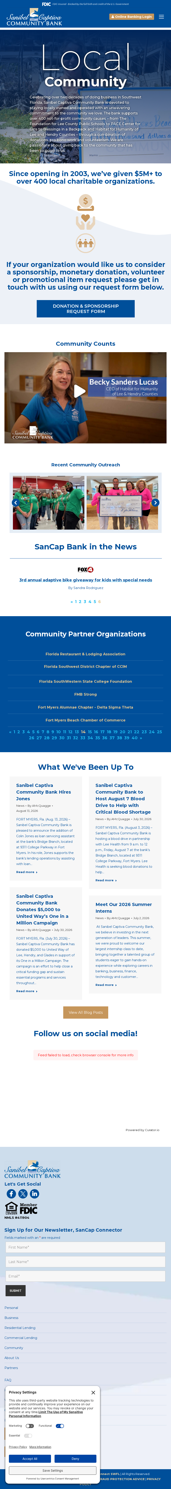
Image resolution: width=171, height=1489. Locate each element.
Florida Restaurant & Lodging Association (85, 654)
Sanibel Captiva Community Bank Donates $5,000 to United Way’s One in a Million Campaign (42, 910)
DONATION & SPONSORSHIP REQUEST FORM (86, 308)
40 (135, 737)
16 (96, 731)
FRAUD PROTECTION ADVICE (121, 1479)
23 (144, 731)
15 (90, 731)
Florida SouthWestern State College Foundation (85, 681)
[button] (16, 503)
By (39, 805)
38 (119, 737)
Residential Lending (19, 1328)
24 (152, 731)
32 (75, 737)
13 (77, 731)
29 (54, 737)
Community (13, 1348)
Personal (11, 1308)
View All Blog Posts (86, 1012)
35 (97, 737)
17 (102, 731)
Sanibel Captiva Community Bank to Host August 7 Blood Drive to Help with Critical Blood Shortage (123, 799)
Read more (25, 872)
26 (31, 737)
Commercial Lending (20, 1338)
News (20, 805)
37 (112, 737)
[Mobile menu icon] (161, 17)
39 (126, 737)
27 (39, 737)
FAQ (7, 1380)
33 (82, 737)
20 (122, 731)
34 (90, 737)
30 (62, 737)
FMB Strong (85, 694)
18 (109, 731)
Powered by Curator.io (142, 1130)
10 (58, 731)
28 (46, 737)
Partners (11, 1368)
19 (115, 731)
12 (70, 731)
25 (159, 731)
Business (11, 1318)
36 (104, 737)
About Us (11, 1358)
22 (136, 731)
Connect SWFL (108, 1474)
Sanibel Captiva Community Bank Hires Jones (43, 792)
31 (69, 737)
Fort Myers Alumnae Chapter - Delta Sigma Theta (85, 707)
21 (130, 731)
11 (64, 731)
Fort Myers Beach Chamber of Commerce (86, 720)
